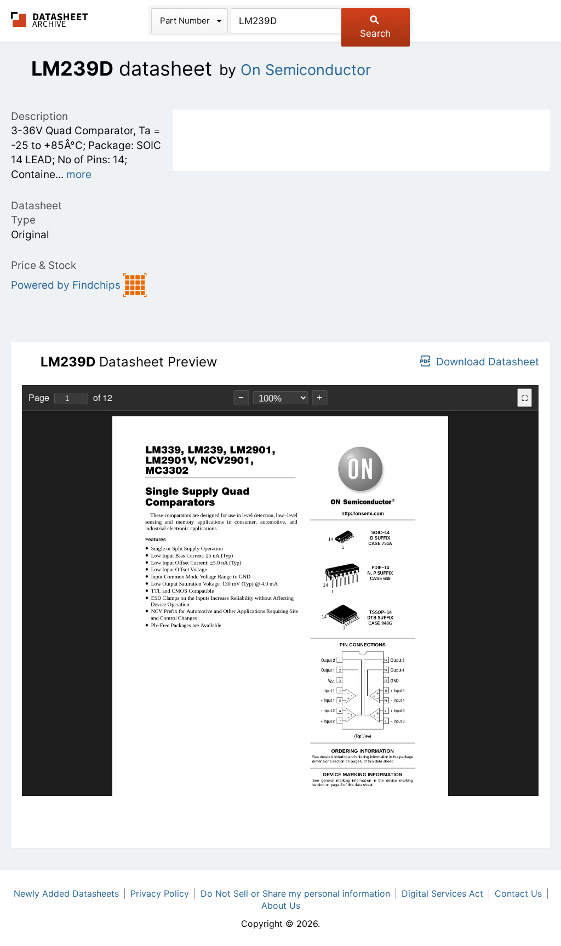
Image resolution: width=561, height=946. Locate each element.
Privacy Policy (159, 893)
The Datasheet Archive (49, 19)
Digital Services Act (442, 893)
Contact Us (518, 893)
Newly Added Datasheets (66, 893)
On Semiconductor (306, 70)
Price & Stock (43, 265)
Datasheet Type (36, 213)
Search (375, 33)
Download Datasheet (487, 362)
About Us (280, 905)
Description (39, 116)
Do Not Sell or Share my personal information (295, 893)
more (78, 174)
